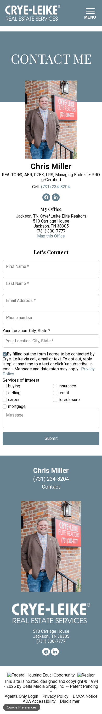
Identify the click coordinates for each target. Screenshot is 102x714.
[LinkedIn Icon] (56, 197)
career (14, 400)
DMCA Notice (85, 696)
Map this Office (51, 236)
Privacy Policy (55, 696)
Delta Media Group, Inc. (43, 686)
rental (64, 393)
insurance (67, 386)
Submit (51, 438)
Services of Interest (21, 380)
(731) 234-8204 (55, 186)
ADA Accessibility (39, 701)
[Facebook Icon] (46, 197)
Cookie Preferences (22, 707)
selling (14, 393)
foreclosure (69, 400)
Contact (51, 487)
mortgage (17, 406)
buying (14, 386)
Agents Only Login (21, 696)
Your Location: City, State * (26, 330)
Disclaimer (70, 701)
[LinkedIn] (55, 652)
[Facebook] (46, 652)
